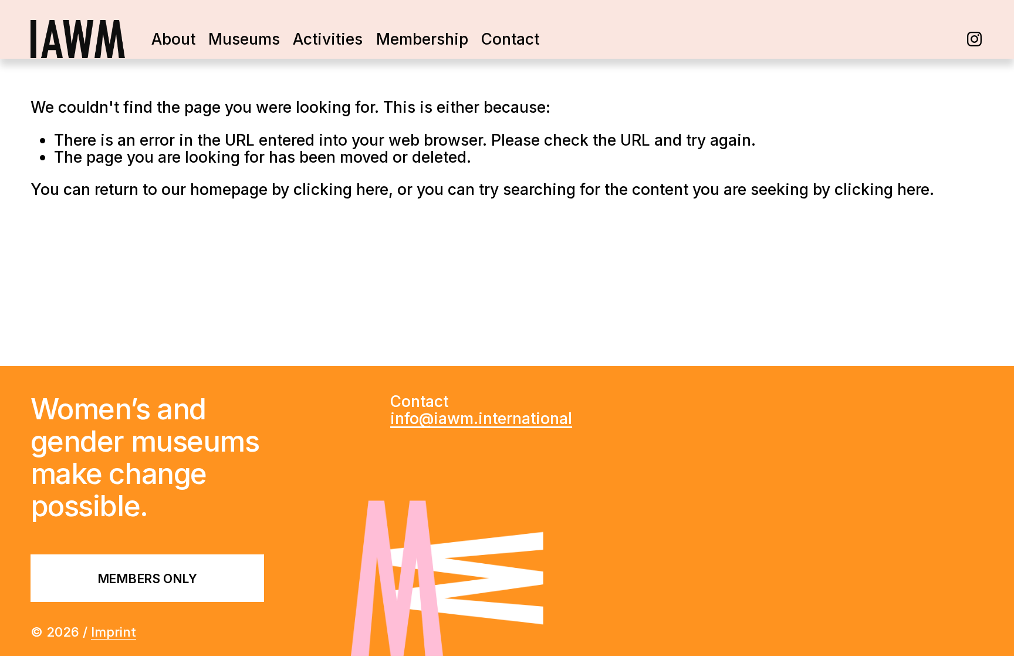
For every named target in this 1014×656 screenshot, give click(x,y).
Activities (328, 38)
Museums (244, 38)
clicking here (340, 189)
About (173, 38)
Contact (510, 38)
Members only (147, 578)
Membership (422, 38)
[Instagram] (974, 39)
